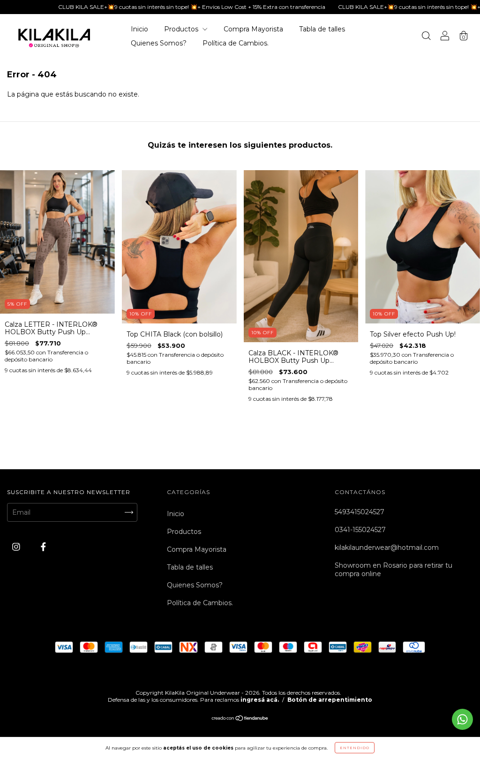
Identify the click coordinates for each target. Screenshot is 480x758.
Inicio (139, 29)
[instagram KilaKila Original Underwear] (17, 547)
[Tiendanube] (240, 718)
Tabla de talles (322, 29)
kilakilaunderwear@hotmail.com (387, 547)
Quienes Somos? (159, 43)
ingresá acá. (259, 699)
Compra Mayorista (253, 29)
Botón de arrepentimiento (329, 699)
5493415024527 (359, 512)
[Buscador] (426, 37)
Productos (182, 29)
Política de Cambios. (235, 43)
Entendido (354, 747)
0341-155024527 (360, 529)
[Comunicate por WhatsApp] (462, 719)
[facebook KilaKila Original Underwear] (43, 547)
